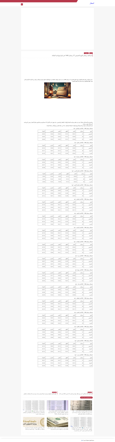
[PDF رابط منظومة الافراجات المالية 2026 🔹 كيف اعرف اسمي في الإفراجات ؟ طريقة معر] (81, 405)
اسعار (92, 3)
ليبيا (91, 53)
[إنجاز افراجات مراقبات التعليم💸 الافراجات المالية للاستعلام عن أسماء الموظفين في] (33, 405)
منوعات (86, 53)
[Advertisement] (57, 19)
